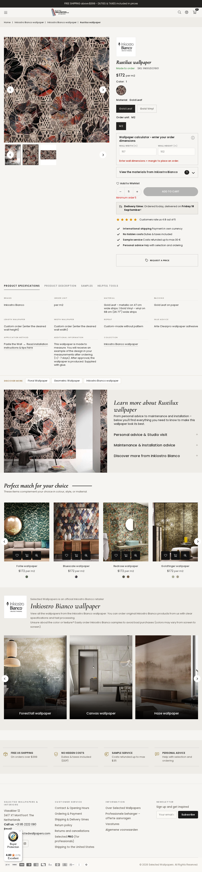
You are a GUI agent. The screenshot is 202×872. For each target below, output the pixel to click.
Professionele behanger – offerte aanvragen (123, 816)
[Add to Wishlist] (17, 555)
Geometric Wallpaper (67, 380)
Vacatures (112, 824)
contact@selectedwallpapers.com (27, 833)
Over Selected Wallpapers (123, 808)
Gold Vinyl (147, 109)
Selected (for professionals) (67, 839)
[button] (194, 12)
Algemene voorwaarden (122, 830)
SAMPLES (87, 285)
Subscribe (188, 814)
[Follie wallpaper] (26, 532)
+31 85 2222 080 (25, 824)
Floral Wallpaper (37, 380)
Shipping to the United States (74, 847)
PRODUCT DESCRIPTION (60, 285)
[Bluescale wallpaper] (76, 532)
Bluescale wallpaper (76, 566)
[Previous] (10, 89)
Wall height (167, 146)
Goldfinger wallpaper (175, 566)
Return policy (63, 825)
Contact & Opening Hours (72, 808)
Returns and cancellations (72, 831)
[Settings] (186, 12)
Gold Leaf (125, 109)
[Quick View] (36, 555)
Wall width (128, 146)
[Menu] (5, 12)
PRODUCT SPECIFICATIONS (22, 285)
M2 (121, 126)
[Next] (102, 89)
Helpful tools (107, 285)
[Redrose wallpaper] (125, 532)
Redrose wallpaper (125, 566)
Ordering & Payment (68, 814)
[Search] (179, 12)
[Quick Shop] (26, 555)
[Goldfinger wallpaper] (175, 532)
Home (7, 22)
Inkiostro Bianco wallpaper (29, 22)
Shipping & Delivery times (72, 819)
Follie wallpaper (26, 566)
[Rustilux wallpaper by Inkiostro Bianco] (30, 155)
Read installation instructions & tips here (26, 346)
